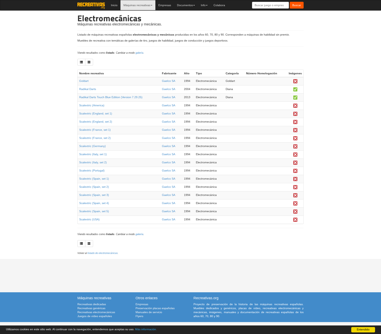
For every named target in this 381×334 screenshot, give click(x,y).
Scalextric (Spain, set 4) (94, 203)
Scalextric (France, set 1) (95, 129)
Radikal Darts (87, 89)
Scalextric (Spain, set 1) (94, 178)
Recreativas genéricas (91, 308)
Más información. (146, 329)
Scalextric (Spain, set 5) (94, 211)
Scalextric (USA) (89, 219)
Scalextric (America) (91, 105)
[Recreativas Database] (91, 5)
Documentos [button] (185, 5)
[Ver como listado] (81, 62)
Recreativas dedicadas (91, 304)
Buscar (296, 5)
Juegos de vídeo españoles (94, 316)
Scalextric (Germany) (92, 146)
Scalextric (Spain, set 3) (94, 195)
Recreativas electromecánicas (96, 312)
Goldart (84, 80)
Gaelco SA (168, 80)
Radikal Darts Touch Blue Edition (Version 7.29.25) (110, 97)
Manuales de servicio (149, 312)
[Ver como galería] (89, 62)
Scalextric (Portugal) (92, 170)
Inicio (114, 5)
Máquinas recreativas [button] (136, 5)
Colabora (219, 5)
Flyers (139, 316)
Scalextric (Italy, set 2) (93, 162)
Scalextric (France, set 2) (95, 137)
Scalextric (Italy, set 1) (93, 154)
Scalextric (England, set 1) (95, 113)
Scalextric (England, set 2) (95, 121)
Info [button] (203, 5)
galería (139, 52)
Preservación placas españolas (155, 308)
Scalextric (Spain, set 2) (94, 186)
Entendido (363, 329)
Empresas (164, 5)
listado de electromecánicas (103, 253)
